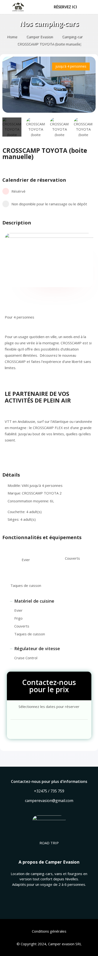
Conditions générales (49, 931)
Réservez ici (65, 7)
